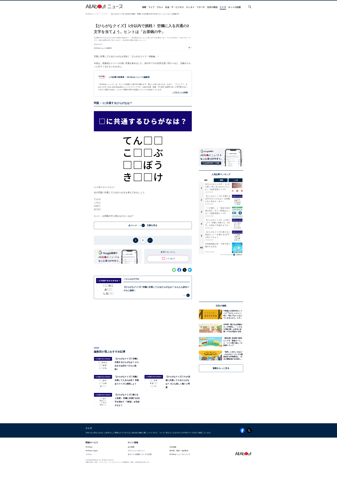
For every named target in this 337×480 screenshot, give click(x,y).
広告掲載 (172, 447)
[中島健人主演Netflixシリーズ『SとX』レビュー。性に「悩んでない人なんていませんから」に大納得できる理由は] (232, 314)
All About (89, 447)
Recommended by (227, 254)
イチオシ (89, 454)
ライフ (151, 7)
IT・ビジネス (178, 7)
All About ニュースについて (179, 454)
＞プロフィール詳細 (180, 92)
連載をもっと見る (221, 368)
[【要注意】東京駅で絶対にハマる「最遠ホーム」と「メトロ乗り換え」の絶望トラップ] (232, 342)
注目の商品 (212, 7)
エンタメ (190, 7)
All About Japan (92, 451)
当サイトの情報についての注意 (140, 454)
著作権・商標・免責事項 (178, 451)
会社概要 (131, 447)
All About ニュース (92, 14)
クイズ (223, 7)
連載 (144, 7)
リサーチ (201, 7)
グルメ (160, 7)
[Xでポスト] (185, 270)
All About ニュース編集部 (103, 48)
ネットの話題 (234, 7)
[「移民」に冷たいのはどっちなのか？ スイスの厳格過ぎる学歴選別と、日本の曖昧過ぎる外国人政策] (232, 355)
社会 (167, 7)
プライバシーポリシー (136, 451)
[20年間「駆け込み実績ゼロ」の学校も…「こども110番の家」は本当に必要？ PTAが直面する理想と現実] (232, 328)
